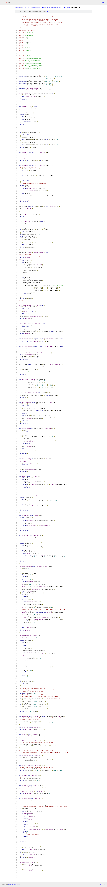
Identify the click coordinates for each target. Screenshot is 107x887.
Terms (18, 884)
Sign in (103, 2)
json (104, 884)
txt (100, 884)
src (22, 8)
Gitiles (9, 884)
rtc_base (67, 8)
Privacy (14, 884)
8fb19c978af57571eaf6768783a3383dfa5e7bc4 (46, 8)
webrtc (17, 8)
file (47, 11)
